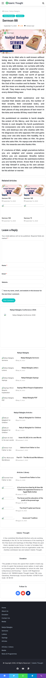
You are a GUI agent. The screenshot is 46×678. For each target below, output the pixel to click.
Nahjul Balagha (14, 11)
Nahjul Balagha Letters (30, 368)
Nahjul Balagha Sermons (30, 358)
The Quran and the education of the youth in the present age (30, 499)
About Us (5, 611)
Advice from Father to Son (30, 447)
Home (6, 11)
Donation (5, 614)
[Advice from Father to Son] (8, 451)
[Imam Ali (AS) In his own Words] (8, 441)
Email (4, 274)
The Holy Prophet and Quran (30, 508)
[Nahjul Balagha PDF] (8, 401)
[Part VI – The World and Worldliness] (8, 461)
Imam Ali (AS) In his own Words (30, 437)
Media (4, 621)
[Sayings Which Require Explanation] (8, 391)
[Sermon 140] (34, 190)
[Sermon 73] (34, 210)
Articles (4, 641)
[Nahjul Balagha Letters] (8, 371)
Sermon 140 (28, 198)
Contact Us (6, 618)
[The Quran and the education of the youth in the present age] (8, 501)
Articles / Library (8, 647)
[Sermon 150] (12, 210)
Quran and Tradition (30, 518)
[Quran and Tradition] (8, 521)
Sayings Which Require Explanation (30, 388)
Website (5, 282)
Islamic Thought (37, 663)
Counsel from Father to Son (30, 477)
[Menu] (3, 3)
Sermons (20, 16)
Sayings (4, 638)
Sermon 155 (6, 198)
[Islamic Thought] (14, 3)
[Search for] (43, 3)
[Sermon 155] (12, 190)
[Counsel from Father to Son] (8, 480)
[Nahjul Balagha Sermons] (8, 361)
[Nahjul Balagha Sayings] (8, 381)
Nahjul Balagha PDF (30, 398)
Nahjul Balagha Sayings (30, 378)
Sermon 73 (28, 218)
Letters (4, 634)
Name (4, 265)
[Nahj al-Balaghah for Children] (8, 421)
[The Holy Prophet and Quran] (8, 511)
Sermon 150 (6, 218)
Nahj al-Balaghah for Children (30, 418)
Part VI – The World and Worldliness (30, 457)
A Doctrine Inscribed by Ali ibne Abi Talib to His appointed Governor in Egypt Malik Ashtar (30, 490)
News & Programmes (9, 654)
